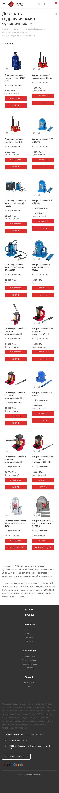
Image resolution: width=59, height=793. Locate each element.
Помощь (29, 677)
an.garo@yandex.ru (18, 740)
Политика (29, 668)
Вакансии (29, 641)
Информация (29, 651)
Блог (30, 686)
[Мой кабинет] (49, 4)
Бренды (29, 615)
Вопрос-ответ (29, 683)
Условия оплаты (29, 656)
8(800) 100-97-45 (14, 735)
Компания (29, 624)
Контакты (29, 634)
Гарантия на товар (29, 664)
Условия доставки (29, 660)
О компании (29, 630)
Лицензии (29, 637)
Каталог (29, 609)
